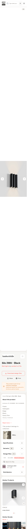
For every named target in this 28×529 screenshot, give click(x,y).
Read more (6, 423)
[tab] (5, 458)
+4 (23, 503)
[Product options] (23, 484)
